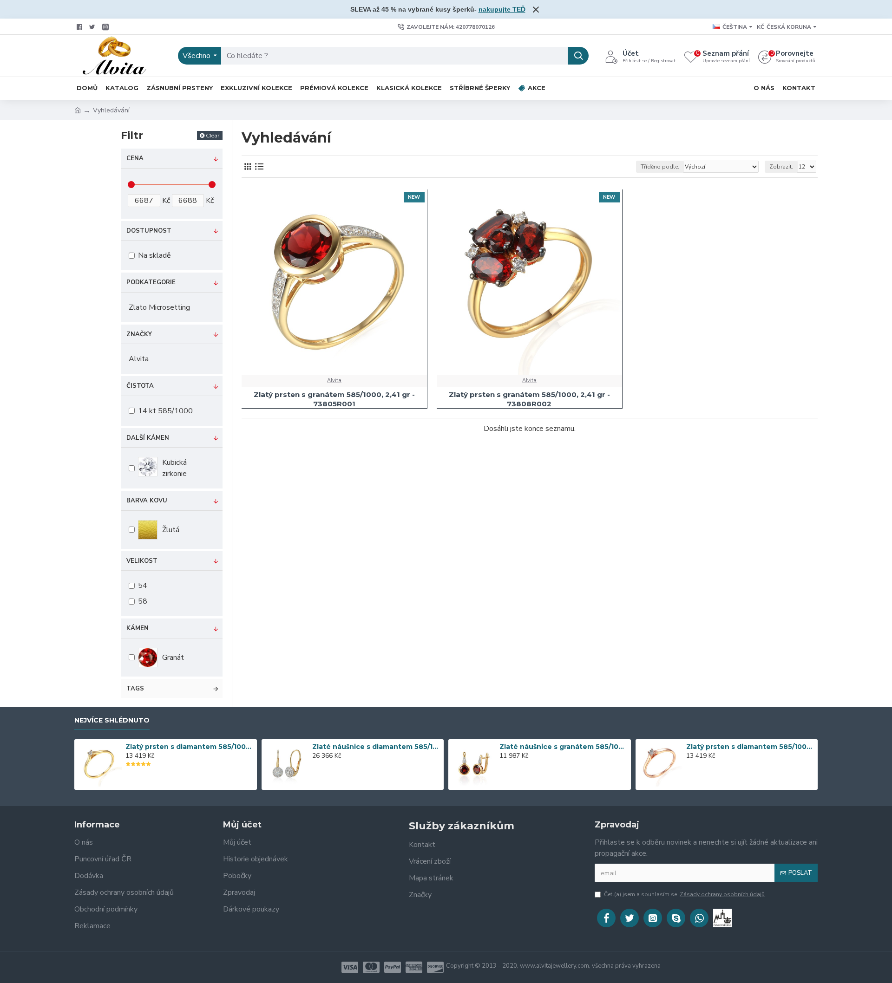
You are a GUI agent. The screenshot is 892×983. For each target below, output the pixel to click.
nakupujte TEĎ (502, 9)
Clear (213, 135)
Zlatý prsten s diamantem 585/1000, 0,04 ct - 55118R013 (189, 746)
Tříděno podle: (660, 166)
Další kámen (147, 438)
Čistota (140, 386)
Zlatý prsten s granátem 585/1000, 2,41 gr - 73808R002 (529, 399)
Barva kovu (146, 500)
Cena (135, 158)
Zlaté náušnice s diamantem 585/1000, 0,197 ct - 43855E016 (376, 746)
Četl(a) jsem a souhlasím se (684, 894)
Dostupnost (148, 231)
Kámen (137, 628)
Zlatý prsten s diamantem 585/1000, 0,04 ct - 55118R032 (750, 746)
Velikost (141, 561)
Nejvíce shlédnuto (112, 720)
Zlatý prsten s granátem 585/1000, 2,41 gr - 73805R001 (334, 399)
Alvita (334, 380)
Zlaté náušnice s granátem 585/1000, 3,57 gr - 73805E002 (563, 746)
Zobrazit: (781, 166)
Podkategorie (151, 282)
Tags (135, 688)
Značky (139, 334)
